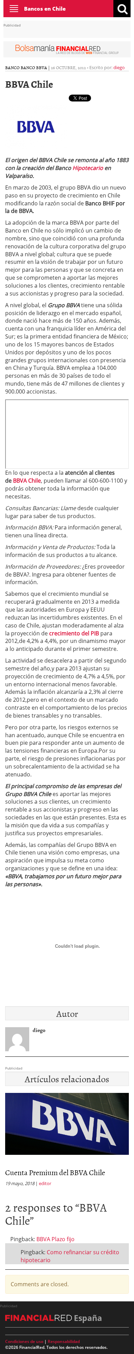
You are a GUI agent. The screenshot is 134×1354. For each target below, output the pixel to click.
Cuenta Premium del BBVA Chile (55, 1172)
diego (119, 67)
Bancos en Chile (45, 8)
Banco (12, 67)
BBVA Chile (27, 480)
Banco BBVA (34, 67)
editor (45, 1183)
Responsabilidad (64, 1341)
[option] (67, 1142)
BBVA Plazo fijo (55, 1239)
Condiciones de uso (24, 1341)
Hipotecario (87, 168)
